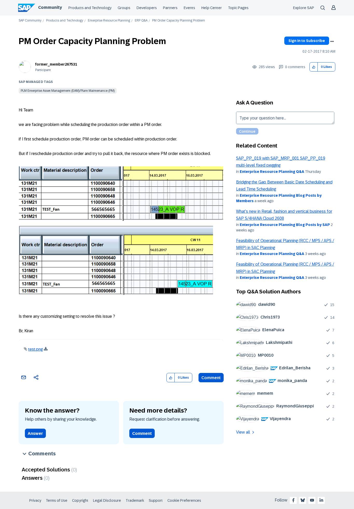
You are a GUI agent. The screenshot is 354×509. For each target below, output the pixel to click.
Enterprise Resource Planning (109, 20)
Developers (147, 8)
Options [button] (332, 41)
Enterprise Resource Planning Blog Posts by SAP (285, 225)
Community (50, 7)
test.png (35, 349)
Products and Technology (89, 8)
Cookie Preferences (184, 500)
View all (243, 432)
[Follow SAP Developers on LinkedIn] (321, 500)
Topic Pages (238, 8)
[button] (314, 67)
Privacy (35, 500)
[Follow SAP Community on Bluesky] (303, 500)
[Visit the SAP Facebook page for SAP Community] (293, 500)
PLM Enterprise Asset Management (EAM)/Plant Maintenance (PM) (68, 91)
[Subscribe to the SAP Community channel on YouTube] (312, 500)
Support (156, 500)
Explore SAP (303, 8)
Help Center (211, 8)
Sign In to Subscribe (306, 41)
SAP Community (30, 20)
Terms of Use (56, 500)
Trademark (135, 500)
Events (189, 8)
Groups (124, 8)
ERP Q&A (141, 20)
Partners (170, 8)
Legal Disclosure (107, 500)
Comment (211, 378)
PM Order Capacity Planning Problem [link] (178, 20)
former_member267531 (56, 64)
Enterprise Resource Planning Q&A (272, 171)
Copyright (80, 500)
